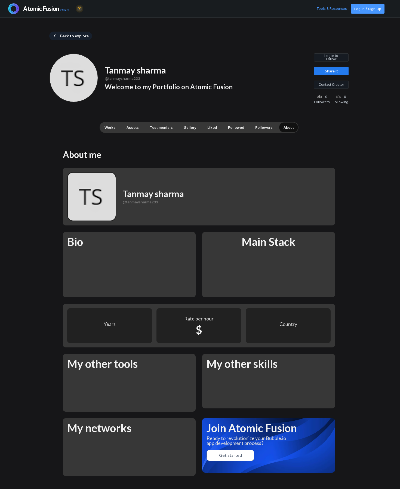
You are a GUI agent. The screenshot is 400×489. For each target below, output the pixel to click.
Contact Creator (331, 84)
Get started (230, 455)
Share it (331, 71)
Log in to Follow (331, 57)
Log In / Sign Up (367, 9)
